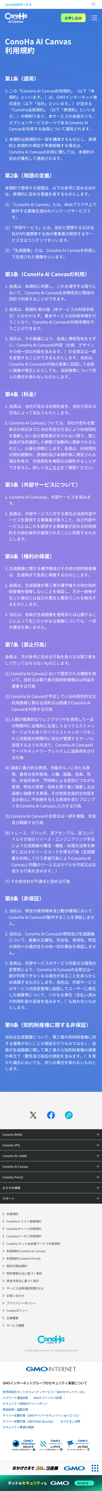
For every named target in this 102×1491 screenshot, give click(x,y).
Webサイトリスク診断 (47, 1398)
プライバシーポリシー (21, 1303)
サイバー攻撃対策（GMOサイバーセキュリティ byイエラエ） (41, 1415)
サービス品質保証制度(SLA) (24, 1288)
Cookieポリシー (17, 1310)
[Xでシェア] (33, 1115)
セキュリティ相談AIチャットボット (25, 1403)
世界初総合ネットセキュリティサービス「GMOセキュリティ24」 (44, 1392)
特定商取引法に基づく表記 (24, 1273)
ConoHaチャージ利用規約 (23, 1228)
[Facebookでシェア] (51, 1115)
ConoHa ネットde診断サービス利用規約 (33, 1243)
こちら (54, 467)
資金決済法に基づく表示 (22, 1281)
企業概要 (12, 1318)
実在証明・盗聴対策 (15, 1409)
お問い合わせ (15, 1295)
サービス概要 (15, 1325)
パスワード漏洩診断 (15, 1398)
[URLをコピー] (69, 1115)
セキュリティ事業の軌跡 (18, 1427)
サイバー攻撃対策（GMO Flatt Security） (28, 1421)
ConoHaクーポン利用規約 (23, 1236)
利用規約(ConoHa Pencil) (23, 1258)
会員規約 (12, 1214)
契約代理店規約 (16, 1266)
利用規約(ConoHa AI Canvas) (26, 1251)
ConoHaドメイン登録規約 (23, 1221)
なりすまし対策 (70, 1421)
